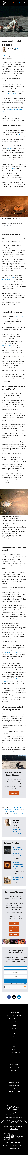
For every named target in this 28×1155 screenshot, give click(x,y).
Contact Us (19, 1126)
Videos (14, 1046)
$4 (14, 924)
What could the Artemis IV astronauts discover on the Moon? (18, 851)
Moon (20, 135)
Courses (14, 1049)
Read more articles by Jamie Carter (17, 832)
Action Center (14, 1061)
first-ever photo (13, 94)
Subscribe (15, 981)
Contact (14, 1070)
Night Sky (14, 1022)
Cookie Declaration (14, 1148)
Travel (14, 1088)
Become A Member (14, 1067)
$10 (14, 927)
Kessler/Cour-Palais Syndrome (15, 652)
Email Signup (14, 1064)
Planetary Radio (14, 1040)
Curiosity (11, 277)
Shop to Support (14, 1085)
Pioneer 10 (10, 148)
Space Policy (14, 1025)
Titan (18, 159)
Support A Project (14, 1082)
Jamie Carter (16, 821)
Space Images (14, 1043)
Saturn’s (4, 159)
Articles (20, 813)
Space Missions (14, 1019)
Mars (6, 56)
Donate (14, 793)
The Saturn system (15, 809)
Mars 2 (11, 74)
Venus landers (19, 316)
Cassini (13, 169)
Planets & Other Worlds (14, 1016)
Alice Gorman (6, 346)
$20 (13, 931)
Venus (8, 137)
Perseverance (6, 280)
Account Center (9, 1126)
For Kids (14, 1028)
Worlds (12, 811)
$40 (13, 934)
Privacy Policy (24, 983)
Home (15, 813)
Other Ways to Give (14, 1091)
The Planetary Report (14, 1052)
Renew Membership (14, 1079)
